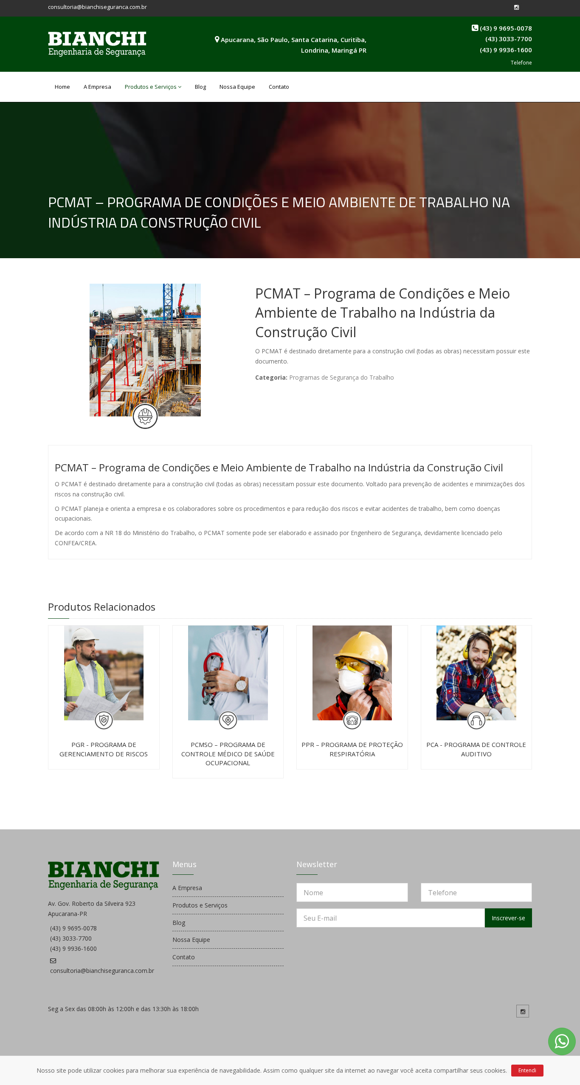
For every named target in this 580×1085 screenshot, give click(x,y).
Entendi (527, 1070)
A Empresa (97, 86)
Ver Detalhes (52, 640)
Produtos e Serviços (151, 86)
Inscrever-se (508, 918)
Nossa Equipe (237, 86)
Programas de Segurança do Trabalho (341, 377)
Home (62, 86)
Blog (200, 86)
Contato (279, 86)
